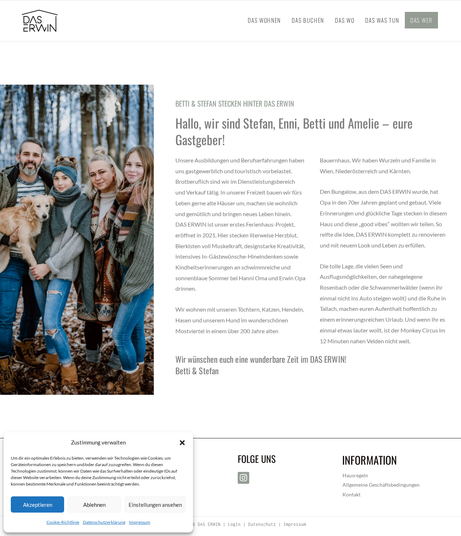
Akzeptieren (37, 504)
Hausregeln (355, 475)
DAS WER (421, 20)
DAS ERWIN (209, 524)
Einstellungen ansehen (155, 504)
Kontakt (352, 494)
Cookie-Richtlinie (62, 522)
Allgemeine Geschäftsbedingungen (381, 485)
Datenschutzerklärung (104, 522)
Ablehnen (94, 504)
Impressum (139, 522)
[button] (182, 442)
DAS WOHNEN (264, 20)
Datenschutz (263, 524)
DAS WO (344, 20)
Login (234, 524)
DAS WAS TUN (382, 20)
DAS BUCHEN (308, 20)
